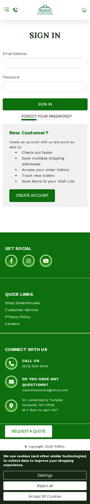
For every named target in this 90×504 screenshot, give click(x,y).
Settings (45, 475)
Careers (12, 323)
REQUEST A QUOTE (29, 431)
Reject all (45, 485)
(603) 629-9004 (35, 366)
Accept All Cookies (45, 496)
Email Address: (15, 54)
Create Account (32, 195)
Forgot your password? (46, 116)
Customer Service (21, 310)
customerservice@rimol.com (45, 390)
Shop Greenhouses (22, 303)
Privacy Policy (17, 316)
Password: (11, 77)
